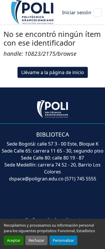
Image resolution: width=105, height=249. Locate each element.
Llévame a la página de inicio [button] (52, 72)
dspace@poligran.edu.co (36, 178)
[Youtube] (52, 200)
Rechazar (36, 240)
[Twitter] (39, 200)
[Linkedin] (65, 200)
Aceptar (13, 240)
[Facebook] (27, 200)
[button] (33, 12)
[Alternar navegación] (98, 12)
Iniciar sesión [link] (76, 12)
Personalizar (63, 240)
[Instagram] (78, 200)
